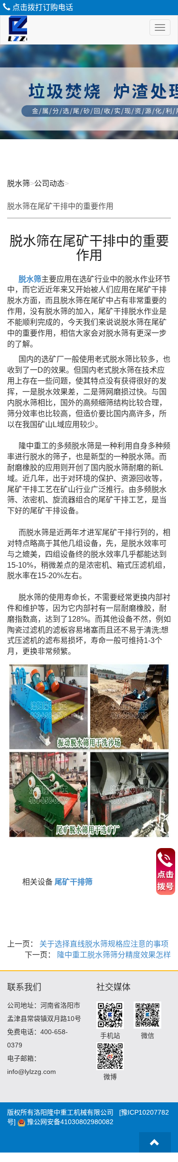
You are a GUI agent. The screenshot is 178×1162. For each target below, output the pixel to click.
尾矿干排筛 (74, 882)
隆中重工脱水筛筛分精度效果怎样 (113, 955)
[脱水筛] (13, 30)
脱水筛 (18, 183)
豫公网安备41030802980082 (70, 1122)
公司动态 (49, 183)
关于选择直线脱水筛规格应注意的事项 (103, 944)
